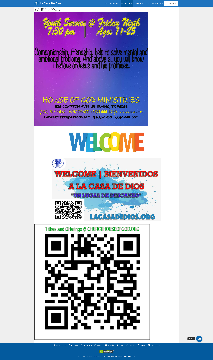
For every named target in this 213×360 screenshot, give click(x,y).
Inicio (107, 3)
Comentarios (61, 345)
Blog (161, 3)
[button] (199, 339)
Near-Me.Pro (130, 356)
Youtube (111, 345)
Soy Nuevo (154, 3)
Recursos (137, 3)
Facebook (75, 345)
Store (147, 3)
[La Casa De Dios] (37, 3)
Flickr (121, 345)
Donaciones (171, 3)
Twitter (100, 345)
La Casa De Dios (50, 3)
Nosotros (114, 3)
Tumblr (143, 345)
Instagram (88, 345)
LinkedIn (132, 345)
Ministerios (125, 3)
